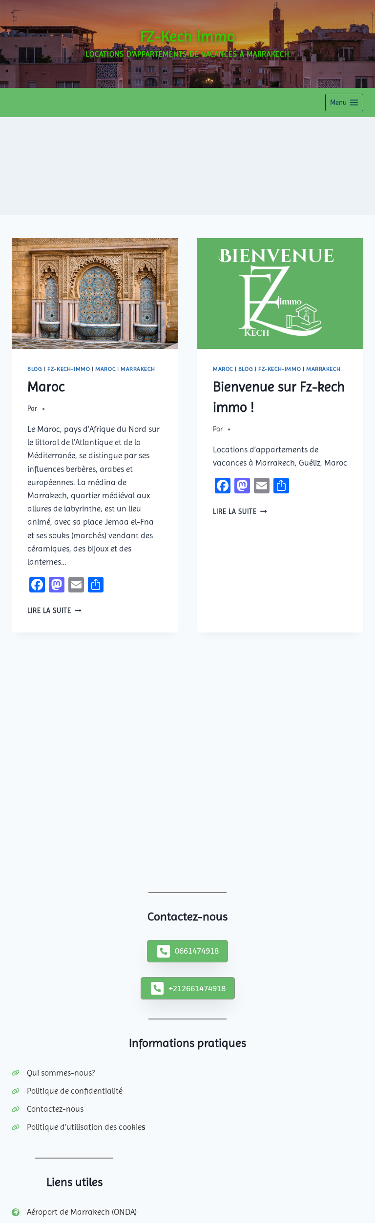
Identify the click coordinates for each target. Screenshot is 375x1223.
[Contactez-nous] (47, 1109)
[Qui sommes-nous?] (53, 1073)
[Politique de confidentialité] (67, 1091)
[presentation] (95, 293)
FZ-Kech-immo (68, 369)
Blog (34, 369)
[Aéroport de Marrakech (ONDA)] (74, 1212)
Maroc (105, 369)
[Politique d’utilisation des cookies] (78, 1127)
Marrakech (138, 369)
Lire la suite (54, 610)
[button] (187, 951)
